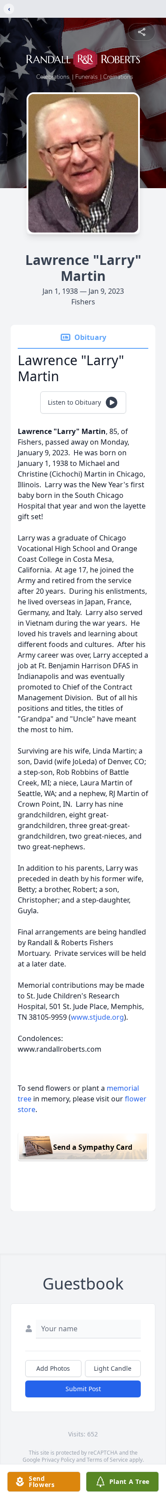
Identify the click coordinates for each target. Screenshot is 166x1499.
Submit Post (83, 1389)
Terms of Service (107, 1459)
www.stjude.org (97, 1017)
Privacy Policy (58, 1459)
